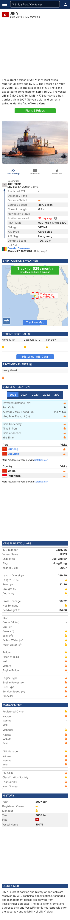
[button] (65, 4)
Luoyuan (13, 453)
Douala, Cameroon (19, 248)
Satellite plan (41, 460)
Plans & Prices (35, 110)
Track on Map (35, 322)
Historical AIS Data (35, 356)
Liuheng (13, 448)
